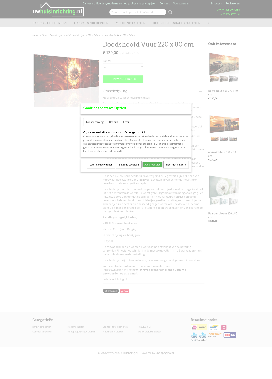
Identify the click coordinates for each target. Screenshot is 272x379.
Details (113, 122)
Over (126, 122)
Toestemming (95, 122)
